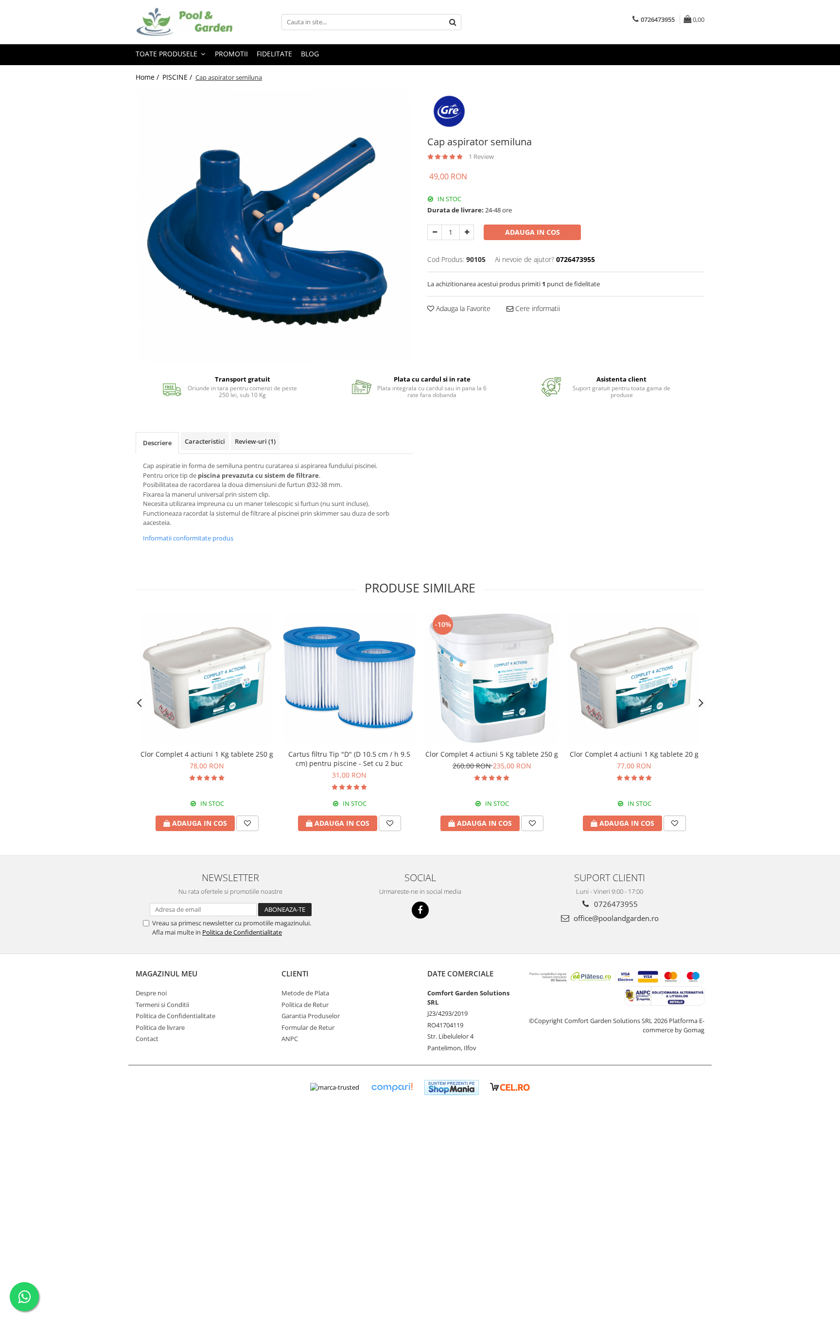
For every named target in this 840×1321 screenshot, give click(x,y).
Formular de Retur (307, 1027)
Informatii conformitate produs (188, 538)
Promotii (231, 53)
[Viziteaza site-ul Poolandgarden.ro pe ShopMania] (451, 1087)
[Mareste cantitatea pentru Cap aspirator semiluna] (466, 232)
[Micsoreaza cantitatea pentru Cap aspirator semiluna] (434, 232)
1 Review (481, 156)
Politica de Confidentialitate (242, 932)
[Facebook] (420, 910)
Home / (148, 77)
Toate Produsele (167, 53)
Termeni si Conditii (162, 1004)
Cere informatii (536, 308)
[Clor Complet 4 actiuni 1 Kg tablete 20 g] (634, 678)
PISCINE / (178, 77)
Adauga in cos (532, 232)
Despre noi (151, 993)
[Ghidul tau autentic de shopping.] (391, 1087)
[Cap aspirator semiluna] (274, 225)
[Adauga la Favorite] (247, 823)
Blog (310, 53)
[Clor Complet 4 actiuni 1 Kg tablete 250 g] (206, 678)
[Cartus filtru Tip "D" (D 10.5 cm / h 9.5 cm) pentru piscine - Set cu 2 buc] (349, 678)
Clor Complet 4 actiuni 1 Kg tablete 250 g (206, 754)
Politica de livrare (160, 1027)
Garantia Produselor (310, 1015)
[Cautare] (452, 22)
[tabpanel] (274, 225)
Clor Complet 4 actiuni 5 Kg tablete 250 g (491, 754)
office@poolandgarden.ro (615, 918)
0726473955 (615, 904)
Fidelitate (274, 53)
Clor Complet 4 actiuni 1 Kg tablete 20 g (634, 754)
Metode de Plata (305, 993)
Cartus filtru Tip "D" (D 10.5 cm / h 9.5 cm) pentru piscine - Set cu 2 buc (349, 758)
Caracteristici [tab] (205, 441)
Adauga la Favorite (462, 308)
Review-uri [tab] (255, 441)
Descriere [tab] (157, 442)
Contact (147, 1038)
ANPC (289, 1038)
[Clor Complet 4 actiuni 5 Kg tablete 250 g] (491, 678)
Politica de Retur (305, 1004)
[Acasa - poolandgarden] (184, 22)
